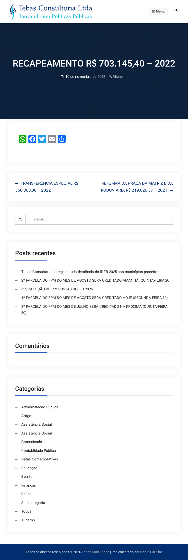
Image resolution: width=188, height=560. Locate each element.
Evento (27, 476)
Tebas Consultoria (95, 552)
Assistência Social (36, 424)
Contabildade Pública (38, 450)
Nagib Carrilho (151, 552)
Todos (26, 511)
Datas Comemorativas (39, 459)
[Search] (176, 10)
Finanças (28, 485)
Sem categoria (33, 502)
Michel (118, 76)
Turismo (28, 520)
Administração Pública (39, 407)
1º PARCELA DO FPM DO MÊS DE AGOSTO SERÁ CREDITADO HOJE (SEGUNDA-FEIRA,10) (94, 297)
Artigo (26, 416)
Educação (29, 468)
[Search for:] (94, 219)
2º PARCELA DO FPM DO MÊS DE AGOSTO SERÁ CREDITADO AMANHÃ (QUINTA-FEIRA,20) (95, 280)
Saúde (26, 494)
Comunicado (31, 442)
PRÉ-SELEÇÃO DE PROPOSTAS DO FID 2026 (57, 289)
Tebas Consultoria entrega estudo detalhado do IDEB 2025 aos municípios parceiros (90, 271)
